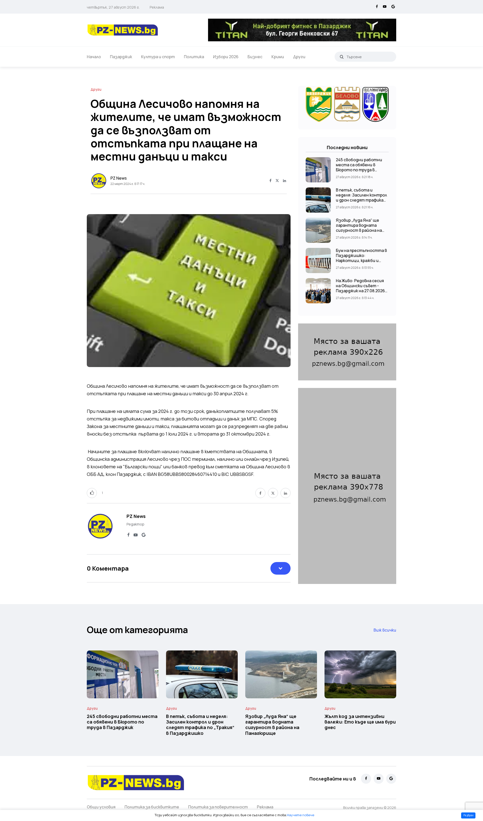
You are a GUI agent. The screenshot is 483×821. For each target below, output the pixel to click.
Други (299, 56)
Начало (94, 56)
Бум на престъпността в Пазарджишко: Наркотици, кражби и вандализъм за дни (361, 258)
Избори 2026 (225, 56)
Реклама (157, 7)
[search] (342, 57)
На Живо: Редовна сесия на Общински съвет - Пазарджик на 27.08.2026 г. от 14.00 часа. (360, 288)
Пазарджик (121, 56)
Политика (194, 56)
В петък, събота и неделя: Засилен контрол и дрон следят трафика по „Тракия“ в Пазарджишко (361, 200)
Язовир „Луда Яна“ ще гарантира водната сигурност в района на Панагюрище (359, 227)
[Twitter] (277, 181)
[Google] (393, 7)
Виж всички (385, 630)
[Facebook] (377, 7)
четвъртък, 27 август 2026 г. (113, 7)
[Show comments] (280, 568)
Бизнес (255, 56)
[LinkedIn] (284, 181)
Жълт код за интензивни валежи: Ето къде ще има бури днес (360, 722)
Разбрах (468, 815)
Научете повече (300, 815)
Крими (277, 56)
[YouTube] (384, 7)
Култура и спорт (158, 56)
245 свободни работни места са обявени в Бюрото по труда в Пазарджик (359, 167)
